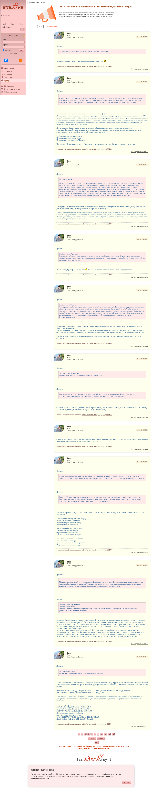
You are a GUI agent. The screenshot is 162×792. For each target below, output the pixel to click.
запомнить (8, 50)
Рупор (6, 80)
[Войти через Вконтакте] (6, 60)
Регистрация (9, 68)
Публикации (9, 86)
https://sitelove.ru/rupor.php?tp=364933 (97, 66)
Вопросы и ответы (12, 89)
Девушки (8, 71)
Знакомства (5, 16)
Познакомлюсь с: (6, 19)
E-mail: (5, 39)
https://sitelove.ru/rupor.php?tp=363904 (97, 224)
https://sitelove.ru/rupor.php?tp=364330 (97, 149)
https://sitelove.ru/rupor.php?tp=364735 (97, 415)
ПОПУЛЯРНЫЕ (51, 27)
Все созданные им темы (139, 69)
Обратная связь (10, 92)
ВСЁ (40, 27)
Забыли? (13, 54)
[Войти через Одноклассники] (20, 60)
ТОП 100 (8, 77)
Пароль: (5, 45)
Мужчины (8, 74)
